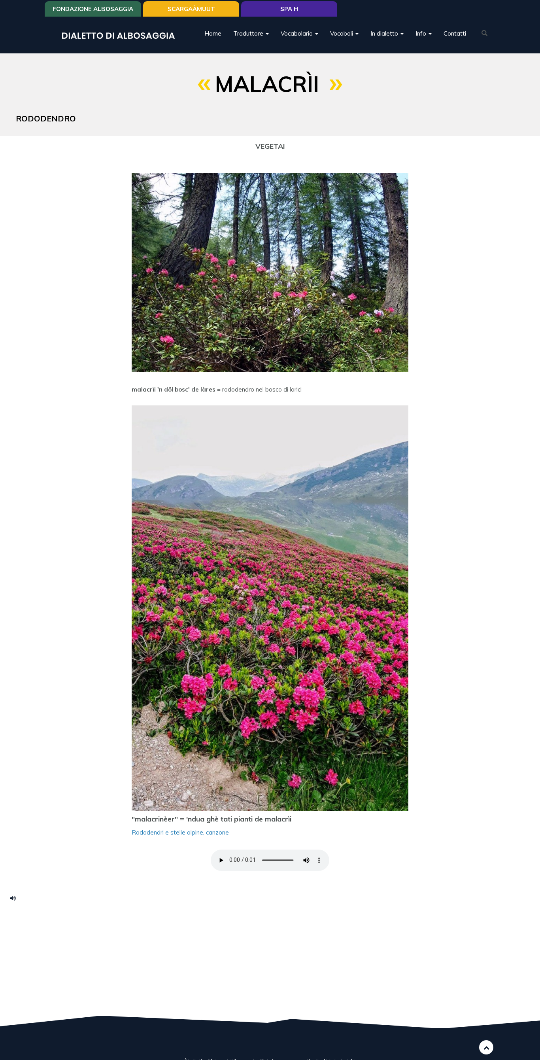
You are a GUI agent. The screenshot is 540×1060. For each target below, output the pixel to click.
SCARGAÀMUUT (191, 9)
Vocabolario (297, 33)
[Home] (121, 35)
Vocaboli (342, 33)
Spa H (289, 9)
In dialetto (385, 33)
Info (421, 33)
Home (212, 33)
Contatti (455, 33)
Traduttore (249, 33)
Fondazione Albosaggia (93, 9)
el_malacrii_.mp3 (16, 898)
